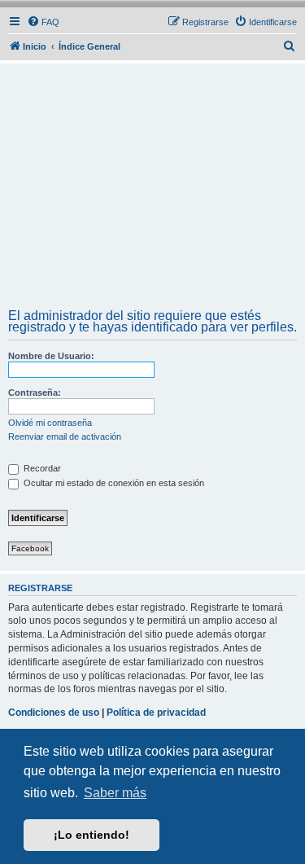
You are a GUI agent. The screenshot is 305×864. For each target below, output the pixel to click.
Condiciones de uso (53, 712)
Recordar (41, 468)
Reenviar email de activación (64, 436)
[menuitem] (43, 22)
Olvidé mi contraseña (50, 423)
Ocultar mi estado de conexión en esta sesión (112, 483)
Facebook (30, 548)
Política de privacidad (156, 712)
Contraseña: (34, 392)
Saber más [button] (115, 793)
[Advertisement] (152, 188)
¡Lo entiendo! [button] (91, 834)
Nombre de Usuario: (51, 356)
